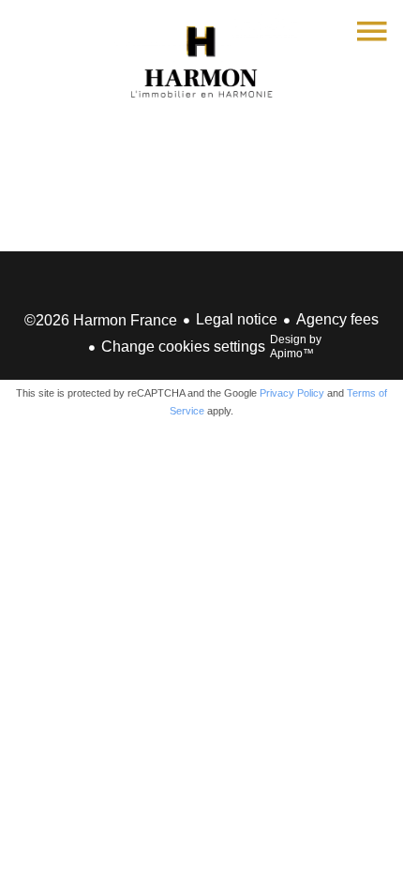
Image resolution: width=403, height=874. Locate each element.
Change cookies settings (183, 346)
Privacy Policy (292, 393)
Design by (295, 346)
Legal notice (236, 319)
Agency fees (337, 319)
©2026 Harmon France (100, 320)
